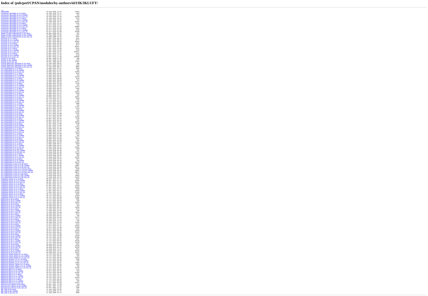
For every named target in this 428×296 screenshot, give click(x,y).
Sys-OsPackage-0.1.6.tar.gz (12, 102)
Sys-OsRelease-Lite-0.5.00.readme (15, 175)
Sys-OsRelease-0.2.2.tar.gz (12, 132)
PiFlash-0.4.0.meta (9, 43)
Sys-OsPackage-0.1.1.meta (11, 73)
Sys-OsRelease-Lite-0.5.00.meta (14, 174)
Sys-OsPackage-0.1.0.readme (12, 70)
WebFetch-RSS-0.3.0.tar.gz (12, 272)
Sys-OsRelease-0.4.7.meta (11, 154)
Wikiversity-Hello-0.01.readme (14, 286)
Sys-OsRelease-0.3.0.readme (12, 140)
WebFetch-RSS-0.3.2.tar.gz (12, 282)
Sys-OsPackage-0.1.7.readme (12, 105)
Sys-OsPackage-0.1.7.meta (11, 103)
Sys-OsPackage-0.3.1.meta (11, 118)
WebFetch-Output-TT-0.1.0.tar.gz (15, 262)
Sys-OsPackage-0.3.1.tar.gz (12, 122)
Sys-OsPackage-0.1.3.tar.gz (12, 87)
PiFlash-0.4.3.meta (9, 53)
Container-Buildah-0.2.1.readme (14, 20)
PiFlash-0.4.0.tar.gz (10, 47)
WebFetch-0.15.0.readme (11, 205)
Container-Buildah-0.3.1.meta (13, 28)
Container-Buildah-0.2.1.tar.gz (14, 21)
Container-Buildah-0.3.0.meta (13, 23)
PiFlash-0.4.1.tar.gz (10, 52)
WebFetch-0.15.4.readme (11, 226)
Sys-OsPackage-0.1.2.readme (12, 80)
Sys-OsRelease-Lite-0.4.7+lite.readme (17, 170)
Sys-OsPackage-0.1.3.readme (12, 85)
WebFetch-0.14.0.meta (10, 199)
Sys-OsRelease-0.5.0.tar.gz (12, 162)
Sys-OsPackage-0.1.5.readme (12, 95)
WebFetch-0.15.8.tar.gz (11, 247)
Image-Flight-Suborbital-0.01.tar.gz (16, 36)
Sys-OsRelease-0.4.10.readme (13, 150)
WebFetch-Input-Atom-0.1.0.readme (15, 256)
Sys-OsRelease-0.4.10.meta (12, 149)
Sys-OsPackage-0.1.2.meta (11, 78)
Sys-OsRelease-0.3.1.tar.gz (12, 147)
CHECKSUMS (5, 11)
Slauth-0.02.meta (8, 58)
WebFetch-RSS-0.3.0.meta (11, 269)
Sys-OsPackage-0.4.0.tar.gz (12, 127)
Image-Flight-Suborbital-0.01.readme (16, 35)
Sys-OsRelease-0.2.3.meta (11, 134)
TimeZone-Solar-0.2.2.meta (12, 194)
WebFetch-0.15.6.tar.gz (11, 237)
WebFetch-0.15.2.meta (10, 214)
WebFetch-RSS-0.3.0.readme (12, 271)
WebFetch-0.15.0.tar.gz (11, 207)
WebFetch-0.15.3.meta (10, 219)
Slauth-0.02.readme (9, 60)
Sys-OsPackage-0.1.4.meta (11, 88)
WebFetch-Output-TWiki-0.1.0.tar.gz (16, 267)
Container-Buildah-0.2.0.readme (14, 15)
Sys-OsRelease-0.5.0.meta (11, 159)
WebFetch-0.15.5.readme (11, 231)
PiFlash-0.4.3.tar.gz (10, 57)
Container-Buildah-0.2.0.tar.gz (14, 16)
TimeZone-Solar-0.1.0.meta (12, 179)
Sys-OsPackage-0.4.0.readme (12, 125)
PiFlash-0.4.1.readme (10, 50)
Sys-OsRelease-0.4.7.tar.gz (12, 157)
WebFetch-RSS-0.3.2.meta (11, 279)
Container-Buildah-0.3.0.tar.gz (14, 26)
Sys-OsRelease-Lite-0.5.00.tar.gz (15, 177)
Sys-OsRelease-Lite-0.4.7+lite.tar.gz (17, 172)
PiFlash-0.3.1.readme (10, 40)
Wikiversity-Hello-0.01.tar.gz (14, 287)
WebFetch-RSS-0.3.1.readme (12, 276)
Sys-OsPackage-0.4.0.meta (11, 123)
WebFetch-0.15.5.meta (10, 229)
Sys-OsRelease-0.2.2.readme (12, 130)
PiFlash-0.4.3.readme (10, 55)
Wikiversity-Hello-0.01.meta (13, 284)
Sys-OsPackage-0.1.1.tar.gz (12, 77)
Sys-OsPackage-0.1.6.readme (12, 100)
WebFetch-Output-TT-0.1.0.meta (14, 259)
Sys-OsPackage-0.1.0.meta (11, 68)
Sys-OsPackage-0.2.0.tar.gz (12, 112)
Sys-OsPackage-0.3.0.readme (12, 115)
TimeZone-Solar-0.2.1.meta (12, 189)
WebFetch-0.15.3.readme (11, 220)
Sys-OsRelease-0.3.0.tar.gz (12, 142)
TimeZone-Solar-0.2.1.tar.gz (13, 192)
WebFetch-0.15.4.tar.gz (11, 227)
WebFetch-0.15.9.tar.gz (11, 252)
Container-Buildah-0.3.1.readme (14, 30)
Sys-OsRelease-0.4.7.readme (12, 155)
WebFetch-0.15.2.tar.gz (11, 217)
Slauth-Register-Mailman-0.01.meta (15, 63)
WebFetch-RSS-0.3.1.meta (11, 274)
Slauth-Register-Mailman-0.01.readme (16, 65)
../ (2, 10)
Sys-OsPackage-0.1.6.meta (11, 98)
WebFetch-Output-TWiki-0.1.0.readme (16, 266)
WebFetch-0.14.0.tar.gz (11, 202)
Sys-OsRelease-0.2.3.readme (12, 135)
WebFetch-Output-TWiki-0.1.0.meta (15, 264)
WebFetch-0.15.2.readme (11, 215)
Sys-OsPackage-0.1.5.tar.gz (12, 97)
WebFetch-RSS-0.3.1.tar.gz (12, 277)
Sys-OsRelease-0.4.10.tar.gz (13, 152)
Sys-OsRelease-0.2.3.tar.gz (12, 137)
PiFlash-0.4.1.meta (9, 48)
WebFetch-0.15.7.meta (10, 239)
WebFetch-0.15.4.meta (10, 224)
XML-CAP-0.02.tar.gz (9, 292)
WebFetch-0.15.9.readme (11, 251)
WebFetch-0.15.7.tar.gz (11, 242)
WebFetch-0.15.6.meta (10, 234)
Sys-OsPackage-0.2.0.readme (12, 110)
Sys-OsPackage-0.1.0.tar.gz (12, 72)
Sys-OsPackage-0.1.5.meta (11, 93)
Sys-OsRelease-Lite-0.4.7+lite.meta (16, 169)
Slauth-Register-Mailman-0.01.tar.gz (16, 67)
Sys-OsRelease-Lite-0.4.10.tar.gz (15, 167)
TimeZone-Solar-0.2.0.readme (13, 185)
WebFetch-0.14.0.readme (11, 200)
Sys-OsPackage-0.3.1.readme (12, 120)
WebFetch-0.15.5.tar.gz (11, 232)
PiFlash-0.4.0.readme (10, 45)
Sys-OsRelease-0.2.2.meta (11, 128)
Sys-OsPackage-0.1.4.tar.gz (12, 92)
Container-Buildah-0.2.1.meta (13, 18)
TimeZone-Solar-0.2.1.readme (13, 190)
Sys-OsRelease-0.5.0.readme (12, 160)
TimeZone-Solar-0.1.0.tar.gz (13, 182)
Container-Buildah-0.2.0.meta (13, 13)
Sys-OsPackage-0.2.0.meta (11, 108)
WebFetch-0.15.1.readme (11, 210)
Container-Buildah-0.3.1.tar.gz (14, 31)
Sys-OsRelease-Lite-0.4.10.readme (15, 165)
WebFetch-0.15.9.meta (10, 249)
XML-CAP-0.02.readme (9, 291)
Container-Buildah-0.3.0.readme (14, 25)
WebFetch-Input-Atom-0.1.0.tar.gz (15, 257)
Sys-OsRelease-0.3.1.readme (12, 145)
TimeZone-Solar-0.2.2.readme (13, 195)
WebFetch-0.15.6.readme (11, 236)
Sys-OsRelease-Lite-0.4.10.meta (14, 164)
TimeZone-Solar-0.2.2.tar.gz (13, 197)
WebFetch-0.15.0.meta (10, 204)
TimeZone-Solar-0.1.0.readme (13, 180)
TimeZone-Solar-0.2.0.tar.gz (13, 187)
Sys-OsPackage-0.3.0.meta (11, 113)
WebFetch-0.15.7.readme (11, 241)
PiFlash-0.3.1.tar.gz (10, 41)
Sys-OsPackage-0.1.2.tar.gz (12, 82)
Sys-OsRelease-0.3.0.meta (11, 139)
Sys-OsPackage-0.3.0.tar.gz (12, 117)
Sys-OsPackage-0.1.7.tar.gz (12, 107)
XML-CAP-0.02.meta (8, 289)
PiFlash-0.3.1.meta (9, 38)
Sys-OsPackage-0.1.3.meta (11, 83)
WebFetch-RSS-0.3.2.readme (12, 281)
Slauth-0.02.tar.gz (9, 62)
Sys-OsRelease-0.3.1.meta (11, 144)
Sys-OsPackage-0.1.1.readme (12, 75)
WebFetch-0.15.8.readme (11, 246)
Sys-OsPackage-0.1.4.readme (12, 90)
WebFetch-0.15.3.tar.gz (11, 222)
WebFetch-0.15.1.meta (10, 209)
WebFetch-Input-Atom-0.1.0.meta (14, 254)
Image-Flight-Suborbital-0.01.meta (15, 33)
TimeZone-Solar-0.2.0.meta (12, 184)
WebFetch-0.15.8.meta (10, 244)
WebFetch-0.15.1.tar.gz (11, 212)
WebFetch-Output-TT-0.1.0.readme (15, 261)
